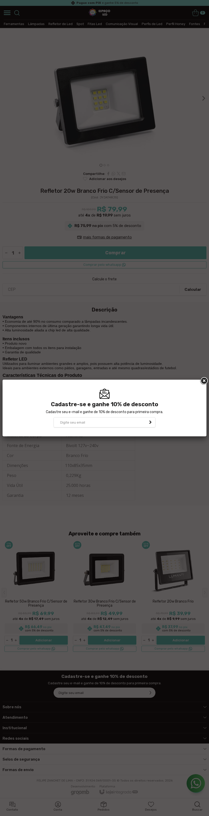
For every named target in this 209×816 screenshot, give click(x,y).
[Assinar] (150, 422)
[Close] (203, 381)
